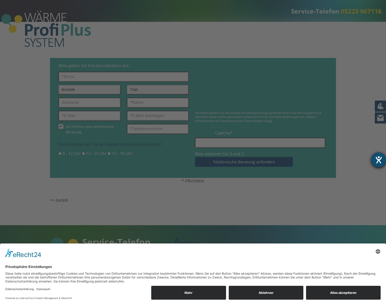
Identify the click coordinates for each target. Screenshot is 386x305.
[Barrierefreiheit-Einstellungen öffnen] (378, 159)
